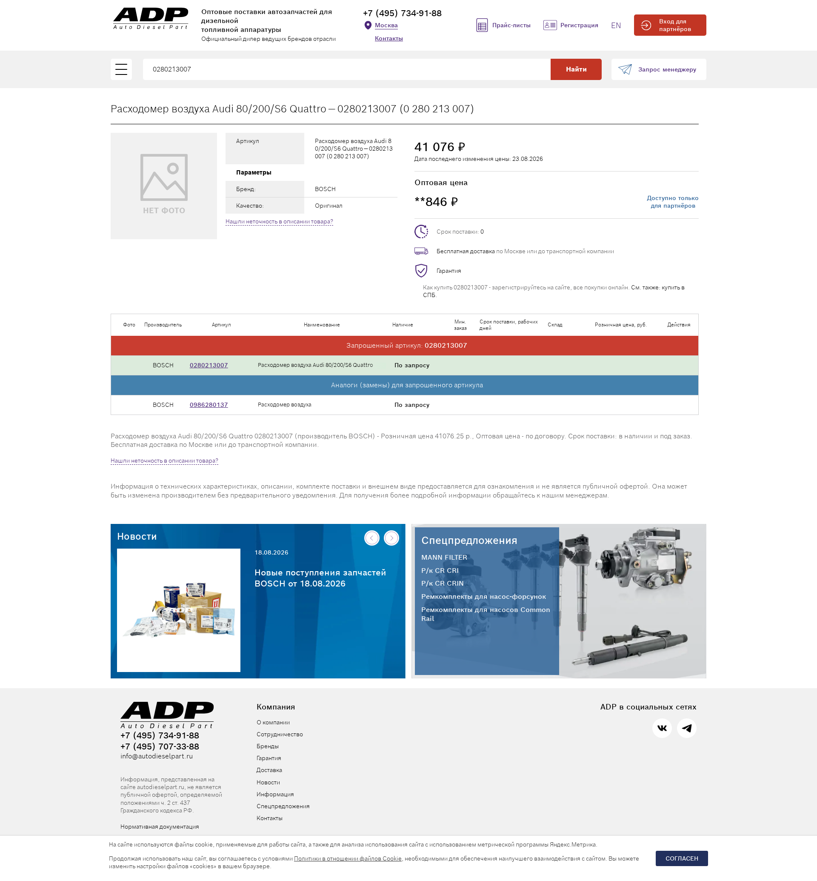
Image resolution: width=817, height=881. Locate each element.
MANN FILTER (444, 557)
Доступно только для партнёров (673, 201)
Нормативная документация (159, 826)
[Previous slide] (372, 538)
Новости (137, 536)
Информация (275, 794)
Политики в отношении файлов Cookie (348, 858)
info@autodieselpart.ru (156, 756)
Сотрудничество (280, 734)
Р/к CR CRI (440, 570)
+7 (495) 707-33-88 (159, 746)
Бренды (268, 746)
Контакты (389, 38)
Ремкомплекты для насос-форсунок (483, 596)
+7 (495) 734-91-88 (402, 13)
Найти (576, 69)
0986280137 (209, 405)
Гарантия (449, 271)
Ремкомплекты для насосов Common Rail (485, 614)
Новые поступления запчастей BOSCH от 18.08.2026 (320, 578)
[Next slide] (391, 538)
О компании (273, 722)
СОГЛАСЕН (682, 858)
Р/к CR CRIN (442, 583)
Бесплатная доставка (466, 251)
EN (616, 25)
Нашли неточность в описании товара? (279, 221)
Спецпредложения (469, 540)
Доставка (269, 770)
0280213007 (209, 365)
